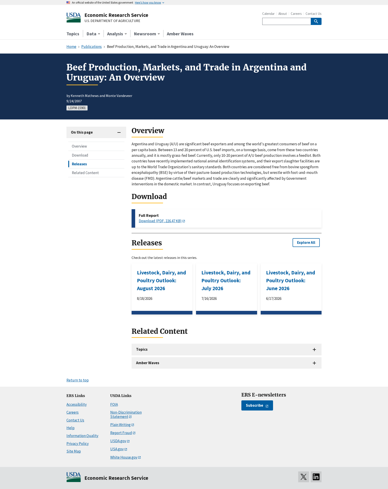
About (282, 13)
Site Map (73, 451)
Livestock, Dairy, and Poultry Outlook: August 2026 (161, 280)
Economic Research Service (116, 15)
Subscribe (254, 405)
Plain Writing (120, 424)
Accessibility (76, 404)
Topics (72, 33)
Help (70, 427)
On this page (82, 132)
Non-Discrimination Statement (126, 414)
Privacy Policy (77, 443)
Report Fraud (121, 432)
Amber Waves (180, 33)
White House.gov (123, 457)
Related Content (85, 172)
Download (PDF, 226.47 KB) (160, 220)
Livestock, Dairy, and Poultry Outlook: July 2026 (226, 280)
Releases (79, 163)
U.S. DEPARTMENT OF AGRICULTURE (112, 21)
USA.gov (117, 448)
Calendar (268, 13)
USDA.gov (118, 440)
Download (80, 155)
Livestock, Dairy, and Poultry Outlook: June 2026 (290, 280)
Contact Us (314, 13)
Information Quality (82, 435)
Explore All (306, 242)
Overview (79, 146)
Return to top (77, 380)
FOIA (114, 404)
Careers (296, 13)
